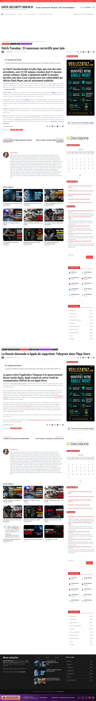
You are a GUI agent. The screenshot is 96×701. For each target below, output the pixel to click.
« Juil (80, 175)
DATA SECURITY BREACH (17, 7)
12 (76, 162)
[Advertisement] (48, 29)
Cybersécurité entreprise (9, 14)
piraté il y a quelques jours (25, 406)
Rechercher (71, 254)
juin (14, 129)
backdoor (4, 349)
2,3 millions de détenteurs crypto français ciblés (79, 241)
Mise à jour (13, 43)
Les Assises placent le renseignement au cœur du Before (52, 662)
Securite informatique (18, 41)
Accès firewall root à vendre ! (51, 539)
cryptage (17, 349)
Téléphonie (15, 347)
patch (17, 129)
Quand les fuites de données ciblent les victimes (80, 233)
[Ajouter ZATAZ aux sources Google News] (93, 697)
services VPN (57, 397)
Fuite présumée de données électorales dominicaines (81, 210)
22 (88, 165)
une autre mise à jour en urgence (21, 119)
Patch (18, 43)
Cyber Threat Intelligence (67, 7)
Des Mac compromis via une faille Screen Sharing (80, 202)
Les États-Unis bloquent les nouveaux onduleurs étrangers (53, 204)
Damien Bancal (9, 51)
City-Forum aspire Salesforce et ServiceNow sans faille (51, 243)
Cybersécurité (45, 7)
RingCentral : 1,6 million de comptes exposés (79, 199)
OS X (37, 349)
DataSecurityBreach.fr (8, 660)
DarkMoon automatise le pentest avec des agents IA (81, 190)
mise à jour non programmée (32, 115)
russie (15, 428)
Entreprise (54, 7)
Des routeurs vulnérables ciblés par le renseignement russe (11, 540)
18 (72, 165)
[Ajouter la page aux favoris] (86, 697)
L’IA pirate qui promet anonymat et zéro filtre (79, 225)
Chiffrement (11, 349)
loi (34, 349)
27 (80, 168)
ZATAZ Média (60, 691)
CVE (11, 129)
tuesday (21, 129)
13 (80, 162)
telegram (19, 428)
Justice (30, 349)
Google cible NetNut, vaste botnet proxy (33, 539)
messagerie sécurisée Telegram (18, 383)
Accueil (38, 7)
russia (12, 428)
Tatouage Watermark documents (45, 14)
